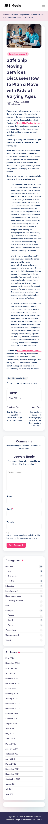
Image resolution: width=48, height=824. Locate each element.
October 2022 (11, 754)
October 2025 (11, 668)
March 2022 (10, 764)
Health (10, 620)
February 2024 (12, 693)
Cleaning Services (15, 600)
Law (7, 605)
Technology (10, 630)
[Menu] (43, 5)
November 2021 (12, 774)
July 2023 (9, 728)
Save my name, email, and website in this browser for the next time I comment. (23, 536)
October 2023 (11, 713)
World (8, 640)
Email (10, 509)
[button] (15, 398)
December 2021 (12, 769)
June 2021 (9, 794)
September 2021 (12, 779)
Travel (10, 625)
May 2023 (9, 734)
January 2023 (11, 749)
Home (5, 15)
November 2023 (12, 708)
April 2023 (10, 739)
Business (9, 566)
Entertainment (11, 591)
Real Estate (12, 576)
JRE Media (13, 6)
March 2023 (10, 744)
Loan (10, 571)
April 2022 (10, 759)
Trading (11, 581)
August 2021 (10, 784)
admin (13, 392)
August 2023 (11, 723)
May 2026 (9, 658)
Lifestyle (9, 610)
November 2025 (12, 663)
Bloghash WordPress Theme (28, 819)
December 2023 (12, 703)
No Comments (16, 104)
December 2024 (12, 683)
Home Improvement (18, 54)
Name (10, 496)
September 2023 (12, 718)
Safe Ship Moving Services (17, 378)
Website (10, 522)
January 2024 (11, 698)
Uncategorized (12, 635)
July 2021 (9, 789)
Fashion (11, 615)
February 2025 (11, 678)
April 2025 (10, 673)
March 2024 (10, 688)
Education (9, 586)
